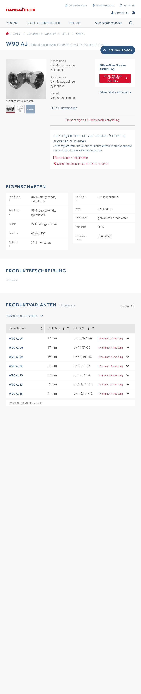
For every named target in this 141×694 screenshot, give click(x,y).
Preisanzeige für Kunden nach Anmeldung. (92, 120)
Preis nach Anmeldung (111, 338)
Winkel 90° (50, 34)
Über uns (74, 22)
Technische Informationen (43, 22)
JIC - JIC (66, 34)
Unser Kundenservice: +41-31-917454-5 (82, 163)
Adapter (17, 34)
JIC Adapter (33, 34)
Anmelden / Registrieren (72, 158)
